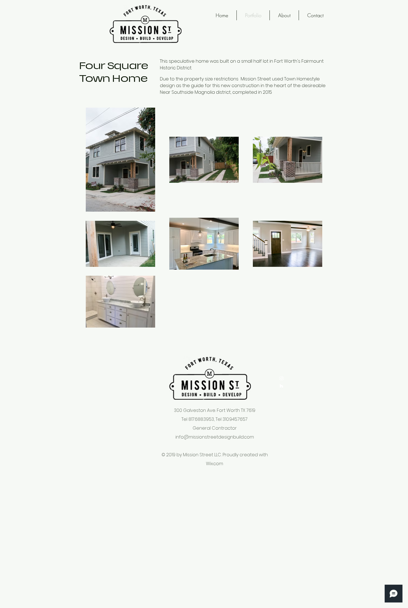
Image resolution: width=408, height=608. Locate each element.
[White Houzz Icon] (281, 386)
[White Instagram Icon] (281, 378)
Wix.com (214, 463)
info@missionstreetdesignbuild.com (214, 437)
